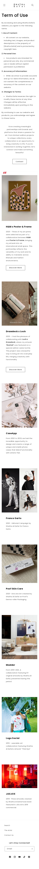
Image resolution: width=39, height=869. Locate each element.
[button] (4, 5)
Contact (19, 161)
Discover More (15, 268)
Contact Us (9, 835)
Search (7, 825)
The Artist (8, 830)
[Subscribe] (31, 848)
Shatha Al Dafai (22, 867)
